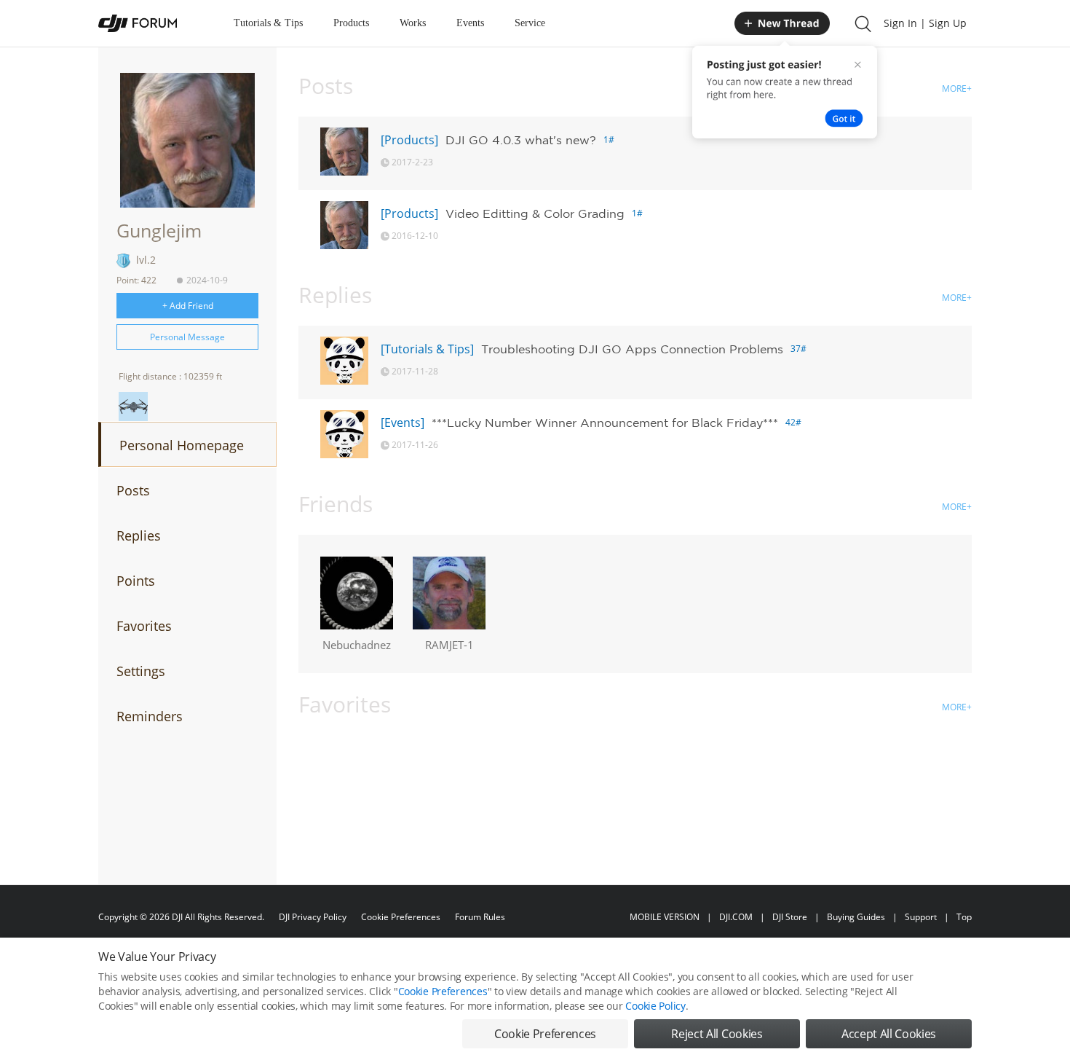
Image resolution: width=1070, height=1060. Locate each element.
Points (135, 580)
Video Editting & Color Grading (535, 213)
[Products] (409, 140)
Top (964, 917)
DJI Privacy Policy (312, 917)
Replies (138, 535)
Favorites (144, 626)
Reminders (149, 716)
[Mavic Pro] (133, 406)
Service (530, 22)
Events (470, 22)
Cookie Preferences (400, 917)
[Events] (402, 423)
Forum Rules (480, 917)
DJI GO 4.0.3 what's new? (520, 139)
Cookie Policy (655, 1006)
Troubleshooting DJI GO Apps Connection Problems (632, 349)
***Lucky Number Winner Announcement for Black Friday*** (605, 422)
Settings (140, 671)
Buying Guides (856, 917)
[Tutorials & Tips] (427, 349)
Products (351, 22)
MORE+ (957, 88)
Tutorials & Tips (268, 22)
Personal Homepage (181, 445)
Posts (133, 490)
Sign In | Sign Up (925, 23)
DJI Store (789, 917)
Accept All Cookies (888, 1034)
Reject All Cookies (716, 1034)
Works (413, 22)
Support (921, 917)
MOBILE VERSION (665, 917)
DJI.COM (736, 917)
